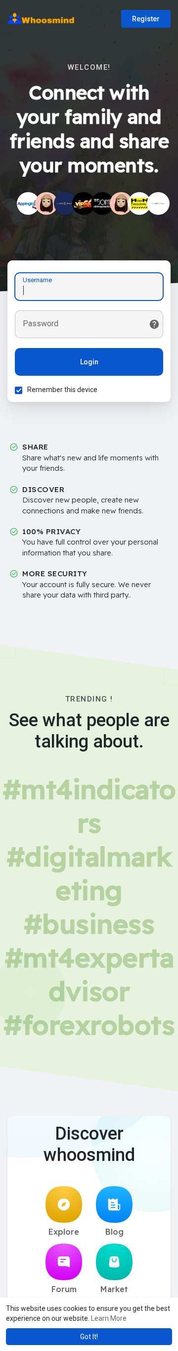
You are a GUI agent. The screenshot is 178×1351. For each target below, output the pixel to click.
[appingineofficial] (28, 203)
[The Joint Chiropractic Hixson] (102, 203)
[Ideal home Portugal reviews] (158, 203)
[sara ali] (46, 203)
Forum (64, 1289)
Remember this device (62, 390)
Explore (63, 1232)
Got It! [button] (89, 1337)
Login (89, 362)
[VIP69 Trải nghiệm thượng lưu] (83, 203)
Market (114, 1289)
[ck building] (139, 203)
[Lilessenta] (121, 203)
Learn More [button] (109, 1318)
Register (146, 19)
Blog (114, 1232)
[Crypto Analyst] (65, 203)
